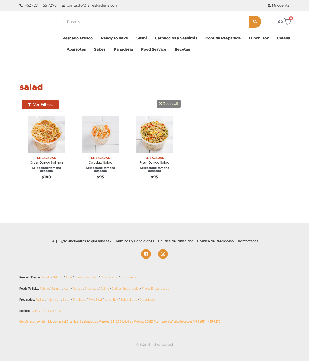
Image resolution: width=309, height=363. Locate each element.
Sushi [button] (141, 38)
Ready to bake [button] (114, 38)
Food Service (153, 49)
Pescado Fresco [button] (78, 38)
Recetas (182, 49)
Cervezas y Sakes (43, 310)
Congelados (147, 299)
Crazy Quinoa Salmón (46, 162)
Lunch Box (259, 38)
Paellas (39, 299)
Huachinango (109, 277)
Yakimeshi (53, 299)
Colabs (283, 38)
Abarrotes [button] (76, 49)
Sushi (66, 299)
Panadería (123, 49)
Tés (58, 310)
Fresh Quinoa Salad (154, 162)
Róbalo (45, 277)
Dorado (77, 288)
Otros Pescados (131, 277)
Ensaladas (79, 299)
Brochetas (91, 288)
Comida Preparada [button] (223, 38)
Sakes (99, 49)
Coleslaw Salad (100, 162)
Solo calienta (129, 299)
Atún (69, 277)
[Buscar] (255, 22)
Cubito (104, 288)
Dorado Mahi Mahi (86, 277)
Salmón (58, 277)
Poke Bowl (95, 299)
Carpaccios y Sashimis (176, 38)
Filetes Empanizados (155, 288)
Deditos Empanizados (126, 288)
